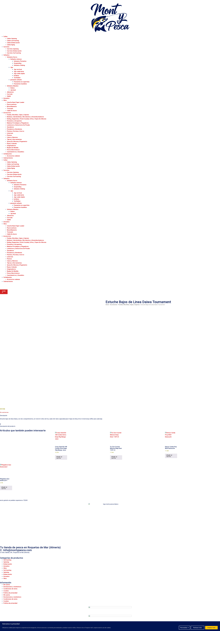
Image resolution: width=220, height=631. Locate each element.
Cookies (6, 591)
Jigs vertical (18, 69)
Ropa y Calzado (12, 143)
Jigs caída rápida (19, 73)
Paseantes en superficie (21, 82)
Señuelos (6, 55)
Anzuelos (6, 98)
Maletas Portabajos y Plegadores (18, 123)
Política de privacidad (10, 593)
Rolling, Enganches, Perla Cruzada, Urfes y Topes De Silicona (26, 119)
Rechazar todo (197, 627)
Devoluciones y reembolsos (12, 587)
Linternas (10, 133)
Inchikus (16, 75)
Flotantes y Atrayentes (14, 121)
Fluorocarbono (11, 104)
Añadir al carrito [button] (59, 457)
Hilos (5, 100)
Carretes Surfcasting (14, 53)
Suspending (17, 63)
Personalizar (184, 627)
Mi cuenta (6, 584)
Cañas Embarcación (13, 42)
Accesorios (7, 112)
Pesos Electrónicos (13, 150)
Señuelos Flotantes (20, 61)
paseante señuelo (16, 80)
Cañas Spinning (12, 38)
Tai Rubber (17, 77)
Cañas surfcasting (13, 40)
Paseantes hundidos (20, 84)
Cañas (5, 36)
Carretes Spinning (13, 49)
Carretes (6, 47)
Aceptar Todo (211, 627)
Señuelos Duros (12, 57)
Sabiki (9, 96)
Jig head (13, 90)
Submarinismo (8, 158)
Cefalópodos (7, 154)
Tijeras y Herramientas (14, 139)
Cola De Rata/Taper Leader (15, 102)
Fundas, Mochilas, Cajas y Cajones (18, 115)
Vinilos (12, 88)
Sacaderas (10, 127)
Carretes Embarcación (14, 51)
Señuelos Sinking (19, 65)
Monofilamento (12, 106)
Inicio (107, 304)
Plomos (9, 135)
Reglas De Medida (12, 147)
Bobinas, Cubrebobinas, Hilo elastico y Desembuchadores (25, 117)
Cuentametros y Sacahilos (15, 152)
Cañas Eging (11, 45)
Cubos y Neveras (12, 137)
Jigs (11, 67)
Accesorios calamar (13, 156)
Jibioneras (10, 92)
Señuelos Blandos (12, 86)
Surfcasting (7, 560)
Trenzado (10, 108)
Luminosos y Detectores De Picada (18, 125)
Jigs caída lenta (19, 71)
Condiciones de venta (10, 589)
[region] (110, 626)
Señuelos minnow (16, 59)
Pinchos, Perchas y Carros (15, 131)
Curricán (9, 94)
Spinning (6, 562)
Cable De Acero (12, 110)
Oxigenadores (11, 145)
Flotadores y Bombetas (14, 129)
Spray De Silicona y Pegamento (17, 141)
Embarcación (7, 564)
